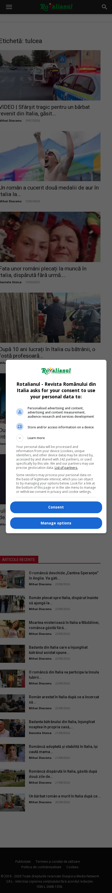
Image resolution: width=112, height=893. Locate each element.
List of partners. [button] (66, 467)
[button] (56, 438)
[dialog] (56, 446)
